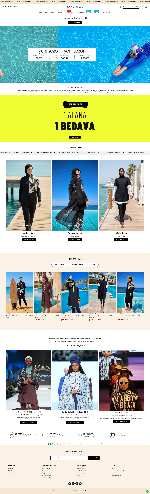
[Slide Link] (75, 54)
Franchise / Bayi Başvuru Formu (119, 471)
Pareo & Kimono (75, 233)
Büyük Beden (121, 233)
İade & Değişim (46, 468)
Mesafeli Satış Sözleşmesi (83, 471)
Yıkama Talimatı (46, 471)
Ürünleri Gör (15, 6)
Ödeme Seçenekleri (46, 475)
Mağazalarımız (11, 471)
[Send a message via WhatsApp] (147, 491)
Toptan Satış (114, 473)
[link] (141, 6)
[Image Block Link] (28, 195)
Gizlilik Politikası (81, 473)
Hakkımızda (10, 468)
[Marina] (75, 6)
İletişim (113, 468)
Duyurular (79, 475)
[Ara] (137, 6)
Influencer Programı (116, 475)
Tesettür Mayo (28, 233)
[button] (146, 6)
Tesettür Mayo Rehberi (47, 477)
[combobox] (131, 6)
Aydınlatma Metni (81, 468)
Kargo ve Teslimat (46, 473)
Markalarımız (11, 473)
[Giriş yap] (120, 6)
